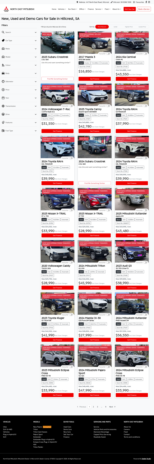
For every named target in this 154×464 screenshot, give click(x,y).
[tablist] (122, 27)
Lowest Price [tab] (142, 26)
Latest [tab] (115, 26)
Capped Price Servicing (102, 434)
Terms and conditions (132, 437)
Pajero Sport (38, 434)
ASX (34, 444)
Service (98, 9)
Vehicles (61, 9)
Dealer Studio (146, 459)
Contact (127, 434)
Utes (5, 427)
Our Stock (72, 9)
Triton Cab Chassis (40, 432)
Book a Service (143, 9)
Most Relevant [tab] (102, 26)
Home (54, 9)
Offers (81, 9)
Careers (127, 429)
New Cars (67, 432)
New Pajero (37, 427)
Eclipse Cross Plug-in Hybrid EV (45, 442)
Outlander (37, 437)
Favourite (102, 54)
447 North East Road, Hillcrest (97, 2)
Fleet (107, 9)
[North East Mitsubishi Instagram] (149, 2)
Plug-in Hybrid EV (9, 434)
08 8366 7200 (126, 2)
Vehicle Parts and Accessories (105, 429)
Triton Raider (38, 447)
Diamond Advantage (101, 432)
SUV (4, 437)
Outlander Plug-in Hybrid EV (44, 439)
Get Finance (94, 79)
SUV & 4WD (7, 429)
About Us (116, 9)
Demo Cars (67, 429)
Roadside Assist (100, 437)
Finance (91, 9)
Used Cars (67, 427)
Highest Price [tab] (129, 26)
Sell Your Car (130, 9)
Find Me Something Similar (57, 79)
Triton (35, 429)
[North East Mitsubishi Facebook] (146, 2)
